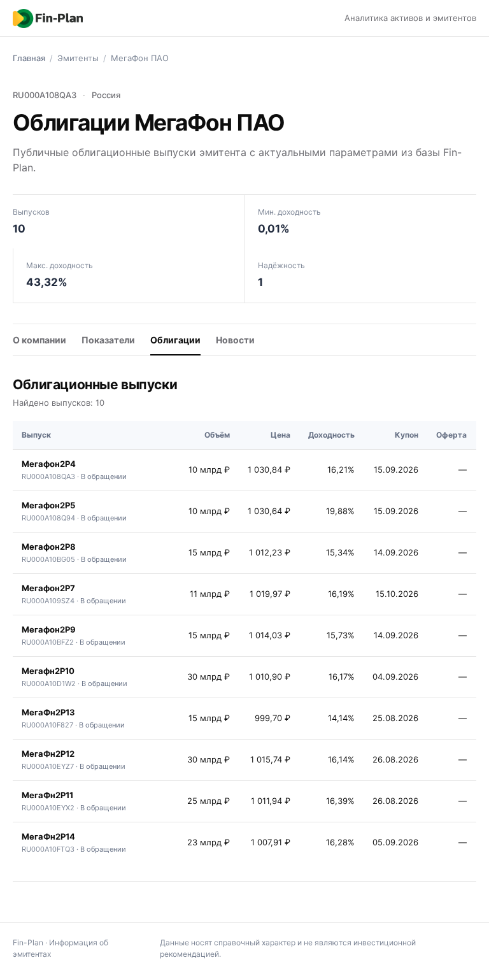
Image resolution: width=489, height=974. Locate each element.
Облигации (175, 339)
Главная (29, 58)
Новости (235, 339)
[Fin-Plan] (48, 18)
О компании (39, 339)
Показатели (108, 339)
